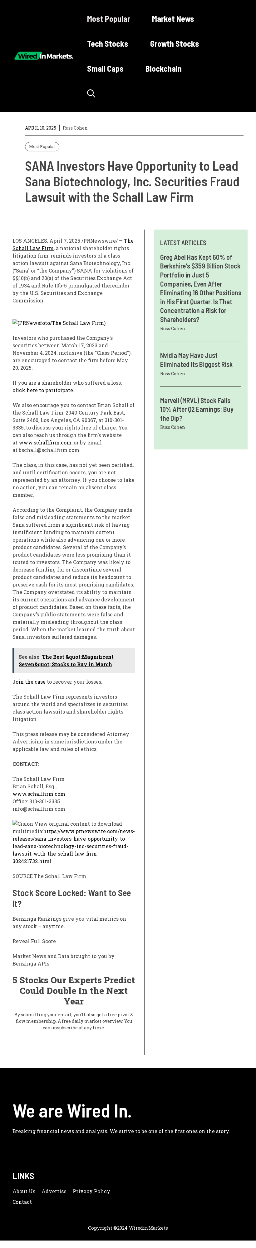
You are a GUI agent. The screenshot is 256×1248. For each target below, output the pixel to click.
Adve (48, 1191)
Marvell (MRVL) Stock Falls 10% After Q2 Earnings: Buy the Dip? (197, 409)
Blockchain (163, 68)
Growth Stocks (174, 43)
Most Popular (108, 18)
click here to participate (42, 390)
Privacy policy (91, 1191)
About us (23, 1191)
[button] (91, 93)
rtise (60, 1191)
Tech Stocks (107, 43)
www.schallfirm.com (45, 442)
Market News (173, 18)
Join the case (29, 681)
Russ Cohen (75, 128)
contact (22, 1201)
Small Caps (105, 68)
